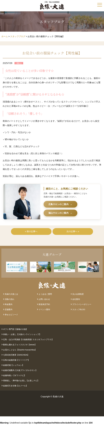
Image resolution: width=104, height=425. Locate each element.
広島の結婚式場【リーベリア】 (16, 360)
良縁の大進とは (11, 294)
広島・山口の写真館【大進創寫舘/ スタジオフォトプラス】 (28, 339)
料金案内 (8, 304)
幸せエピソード (11, 315)
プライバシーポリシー (81, 304)
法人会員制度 (78, 294)
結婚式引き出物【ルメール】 (15, 386)
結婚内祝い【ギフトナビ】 (14, 375)
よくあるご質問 (45, 294)
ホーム (4, 36)
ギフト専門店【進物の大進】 (15, 329)
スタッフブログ (17, 36)
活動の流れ (9, 299)
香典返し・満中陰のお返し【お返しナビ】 (21, 380)
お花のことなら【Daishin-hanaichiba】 (20, 350)
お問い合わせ (44, 299)
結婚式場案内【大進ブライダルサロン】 (20, 370)
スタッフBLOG (78, 309)
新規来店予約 (44, 304)
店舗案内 (8, 309)
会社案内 (76, 299)
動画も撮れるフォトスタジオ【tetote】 (19, 345)
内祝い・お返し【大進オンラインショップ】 (22, 334)
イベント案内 (44, 309)
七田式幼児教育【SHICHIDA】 (16, 355)
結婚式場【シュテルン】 (13, 365)
